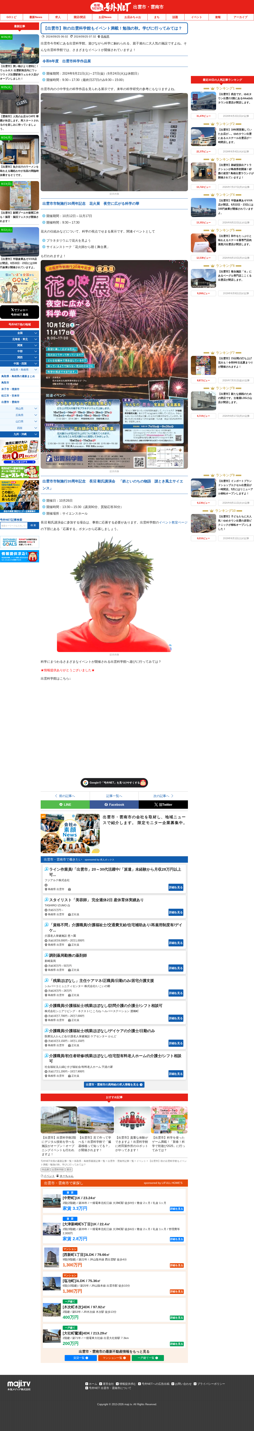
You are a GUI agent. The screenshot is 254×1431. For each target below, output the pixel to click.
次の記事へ (161, 796)
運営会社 (108, 1383)
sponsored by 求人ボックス (99, 859)
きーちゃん (67, 1175)
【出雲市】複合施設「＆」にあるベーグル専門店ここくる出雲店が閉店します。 (235, 275)
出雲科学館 (58, 1169)
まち (157, 17)
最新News (35, 17)
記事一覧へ (114, 796)
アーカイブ (240, 17)
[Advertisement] (222, 49)
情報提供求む (127, 1383)
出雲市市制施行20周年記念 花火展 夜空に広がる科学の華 (90, 204)
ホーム (93, 1383)
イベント (196, 17)
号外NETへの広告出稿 (155, 1383)
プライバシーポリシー (211, 1383)
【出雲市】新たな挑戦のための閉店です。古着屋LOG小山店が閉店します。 (235, 398)
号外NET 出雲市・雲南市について (110, 1388)
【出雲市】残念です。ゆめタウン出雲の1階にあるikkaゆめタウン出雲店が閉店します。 (235, 98)
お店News (105, 17)
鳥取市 (5, 382)
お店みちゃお (132, 17)
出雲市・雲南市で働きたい (63, 859)
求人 (58, 17)
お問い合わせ (183, 1383)
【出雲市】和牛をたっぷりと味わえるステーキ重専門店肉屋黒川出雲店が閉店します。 (235, 240)
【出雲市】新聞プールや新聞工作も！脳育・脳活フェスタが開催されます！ (19, 217)
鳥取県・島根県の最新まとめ (18, 376)
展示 (69, 1169)
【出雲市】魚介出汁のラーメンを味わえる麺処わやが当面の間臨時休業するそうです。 (19, 171)
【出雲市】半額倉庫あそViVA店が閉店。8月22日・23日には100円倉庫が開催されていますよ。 (18, 263)
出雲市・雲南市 (148, 6)
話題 (175, 17)
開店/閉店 (80, 17)
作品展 (45, 1169)
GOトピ (11, 17)
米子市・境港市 (10, 389)
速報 (218, 17)
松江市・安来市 (10, 395)
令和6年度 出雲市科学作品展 (66, 61)
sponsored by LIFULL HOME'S (163, 1182)
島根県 (105, 36)
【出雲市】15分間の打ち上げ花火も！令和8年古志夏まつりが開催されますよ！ (235, 362)
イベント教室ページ (173, 522)
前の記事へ (67, 796)
